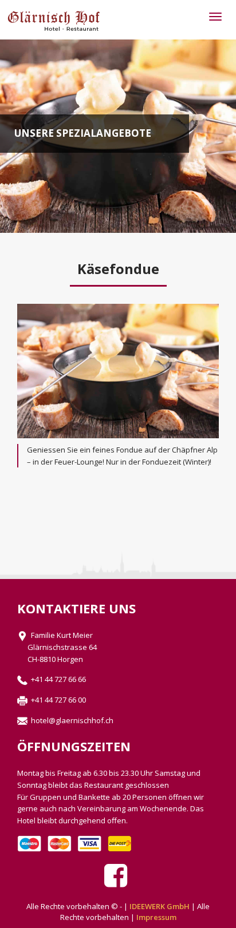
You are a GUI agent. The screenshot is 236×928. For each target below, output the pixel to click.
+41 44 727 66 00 (56, 700)
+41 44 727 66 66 (56, 679)
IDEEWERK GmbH (159, 906)
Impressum (156, 917)
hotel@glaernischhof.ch (70, 720)
